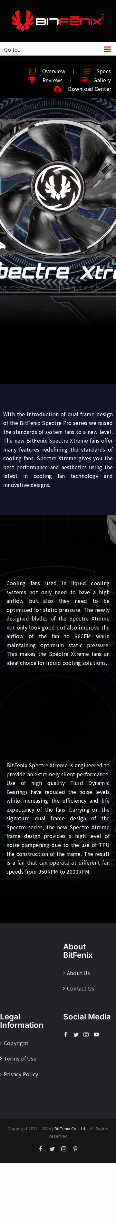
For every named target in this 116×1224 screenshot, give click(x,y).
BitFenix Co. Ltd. (70, 1128)
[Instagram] (86, 1034)
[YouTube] (96, 1034)
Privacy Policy (21, 1074)
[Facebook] (65, 1034)
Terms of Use (20, 1058)
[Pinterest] (75, 1148)
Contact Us (80, 988)
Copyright (16, 1043)
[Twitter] (76, 1034)
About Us (78, 973)
